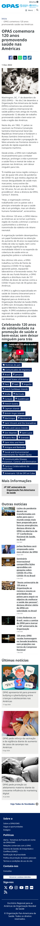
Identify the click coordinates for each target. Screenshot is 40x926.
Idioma (32, 2)
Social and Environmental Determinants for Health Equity (17, 453)
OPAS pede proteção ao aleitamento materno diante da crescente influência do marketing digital (20, 789)
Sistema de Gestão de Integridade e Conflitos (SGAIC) (18, 850)
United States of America (16, 379)
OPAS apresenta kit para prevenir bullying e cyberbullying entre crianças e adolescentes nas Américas (19, 697)
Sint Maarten (11, 432)
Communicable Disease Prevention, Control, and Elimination (19, 460)
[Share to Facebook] (10, 58)
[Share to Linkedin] (25, 58)
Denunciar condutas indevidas (20, 877)
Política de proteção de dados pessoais (19, 858)
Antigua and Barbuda (15, 447)
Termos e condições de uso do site (17, 861)
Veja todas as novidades (22, 804)
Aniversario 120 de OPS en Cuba (20, 473)
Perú (7, 384)
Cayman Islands (12, 408)
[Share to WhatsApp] (20, 58)
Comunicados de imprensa (18, 369)
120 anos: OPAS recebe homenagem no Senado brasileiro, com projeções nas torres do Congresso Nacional (27, 642)
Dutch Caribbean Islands (16, 389)
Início (4, 18)
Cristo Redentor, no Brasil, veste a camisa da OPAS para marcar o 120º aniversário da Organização (27, 623)
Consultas (7, 871)
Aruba (7, 394)
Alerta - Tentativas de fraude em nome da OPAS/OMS (19, 841)
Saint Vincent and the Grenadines (20, 423)
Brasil (7, 374)
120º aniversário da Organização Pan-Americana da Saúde (21, 490)
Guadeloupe (23, 398)
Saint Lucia (27, 432)
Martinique (10, 418)
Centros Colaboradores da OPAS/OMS (15, 467)
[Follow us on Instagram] (16, 888)
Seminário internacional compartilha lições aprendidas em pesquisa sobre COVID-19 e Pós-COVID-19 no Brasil (26, 567)
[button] (30, 58)
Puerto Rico (10, 437)
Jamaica (18, 374)
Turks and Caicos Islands (16, 428)
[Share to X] (15, 58)
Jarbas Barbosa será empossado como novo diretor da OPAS (27, 549)
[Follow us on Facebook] (11, 888)
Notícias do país (13, 365)
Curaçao (8, 398)
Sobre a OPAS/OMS (11, 823)
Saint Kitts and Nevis (14, 442)
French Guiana (11, 403)
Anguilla (27, 384)
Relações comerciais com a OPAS (17, 845)
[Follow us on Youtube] (21, 888)
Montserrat (25, 418)
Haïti (16, 384)
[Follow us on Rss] (5, 893)
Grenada (25, 437)
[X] (6, 888)
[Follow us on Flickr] (31, 888)
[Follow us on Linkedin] (26, 888)
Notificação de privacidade (14, 854)
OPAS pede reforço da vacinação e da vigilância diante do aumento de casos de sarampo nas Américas (20, 743)
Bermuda (19, 394)
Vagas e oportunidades (13, 826)
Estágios (6, 830)
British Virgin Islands (14, 413)
